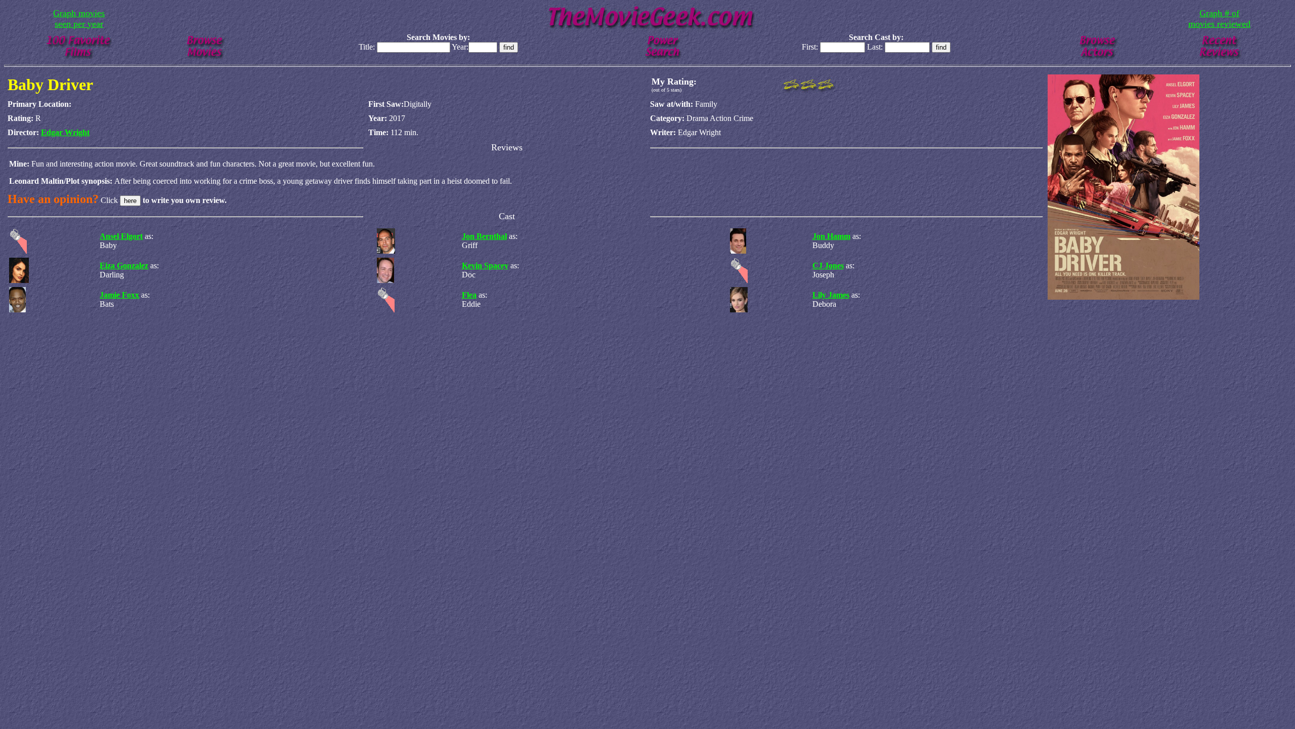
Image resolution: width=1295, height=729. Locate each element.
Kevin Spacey (485, 265)
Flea (469, 295)
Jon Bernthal (484, 236)
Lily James (830, 295)
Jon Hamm (831, 236)
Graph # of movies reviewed (1219, 18)
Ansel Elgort (121, 236)
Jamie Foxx (119, 295)
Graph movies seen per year (79, 18)
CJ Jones (828, 265)
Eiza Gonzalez (124, 265)
